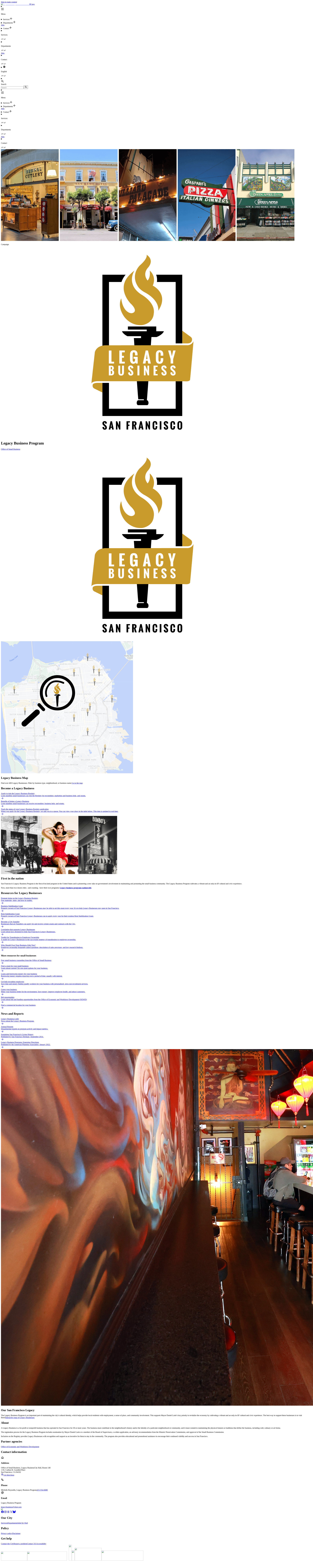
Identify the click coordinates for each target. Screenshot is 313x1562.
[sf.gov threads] (8, 1513)
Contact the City (7, 1544)
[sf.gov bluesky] (14, 1513)
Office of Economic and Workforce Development (20, 1447)
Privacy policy (6, 1533)
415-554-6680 (42, 1490)
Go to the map (77, 783)
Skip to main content (9, 2)
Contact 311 (31, 1544)
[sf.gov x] (11, 1513)
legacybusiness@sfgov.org (11, 1507)
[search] (26, 87)
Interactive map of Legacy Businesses (19, 1418)
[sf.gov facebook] (2, 1513)
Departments (12, 1523)
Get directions (8, 1475)
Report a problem (20, 1544)
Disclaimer (16, 1533)
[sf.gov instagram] (5, 1513)
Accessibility (41, 1544)
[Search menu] (156, 80)
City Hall (24, 1523)
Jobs (2, 25)
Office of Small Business (10, 449)
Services (4, 1523)
